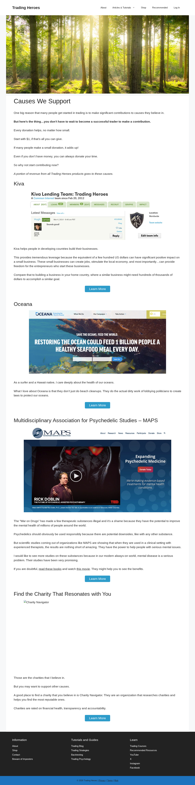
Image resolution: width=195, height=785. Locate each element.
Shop (143, 7)
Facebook (135, 767)
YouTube (134, 754)
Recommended (160, 7)
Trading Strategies (80, 750)
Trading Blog (77, 746)
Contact (16, 754)
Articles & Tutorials (121, 7)
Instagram (135, 763)
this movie (83, 569)
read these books (50, 569)
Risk (116, 780)
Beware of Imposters (22, 759)
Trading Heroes (26, 7)
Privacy (102, 780)
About (103, 7)
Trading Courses (138, 746)
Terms (110, 780)
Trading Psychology (81, 759)
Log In (177, 7)
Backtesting (77, 754)
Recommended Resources (143, 750)
